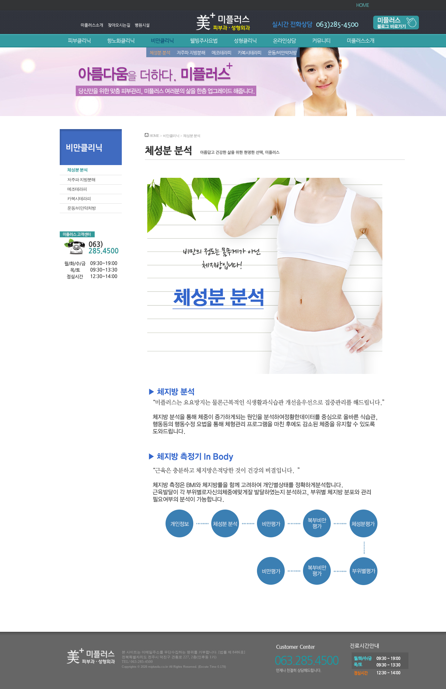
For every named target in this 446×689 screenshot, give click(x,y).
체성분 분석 (160, 52)
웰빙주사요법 (203, 41)
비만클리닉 (162, 41)
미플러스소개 (360, 41)
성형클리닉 (245, 41)
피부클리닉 (79, 41)
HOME (362, 5)
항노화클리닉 (121, 41)
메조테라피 (221, 52)
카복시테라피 (249, 52)
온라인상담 (284, 41)
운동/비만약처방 (282, 52)
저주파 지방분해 (191, 52)
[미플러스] (223, 29)
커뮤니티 (321, 41)
